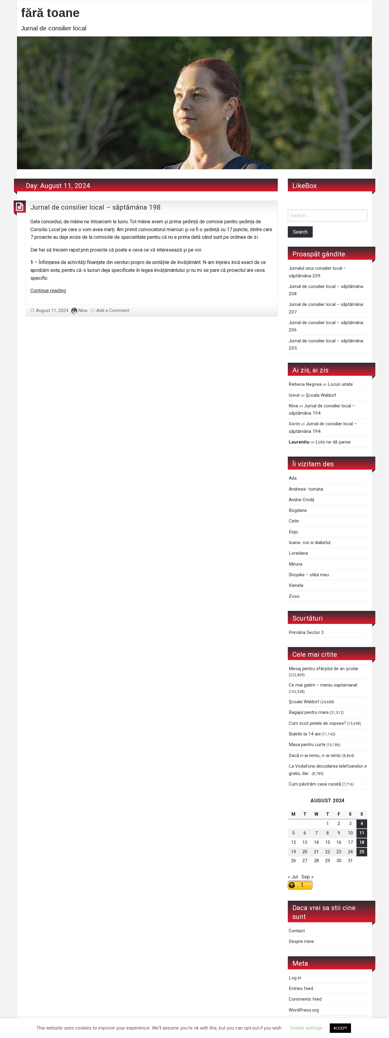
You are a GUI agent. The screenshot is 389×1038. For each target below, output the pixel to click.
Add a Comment (112, 310)
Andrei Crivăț (301, 499)
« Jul (293, 877)
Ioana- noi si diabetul (309, 542)
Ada (293, 478)
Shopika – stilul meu (309, 574)
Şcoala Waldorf (321, 395)
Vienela (296, 585)
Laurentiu (299, 442)
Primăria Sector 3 (306, 632)
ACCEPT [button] (340, 1028)
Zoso (294, 596)
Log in (295, 978)
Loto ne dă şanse (333, 442)
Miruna (295, 564)
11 (361, 833)
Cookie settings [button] (306, 1028)
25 (361, 852)
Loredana (298, 553)
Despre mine (301, 941)
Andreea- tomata (306, 489)
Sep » (307, 877)
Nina (82, 310)
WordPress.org (304, 1010)
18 (361, 842)
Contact (297, 931)
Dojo (293, 532)
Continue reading (48, 290)
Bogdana (298, 510)
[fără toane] (194, 102)
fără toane (50, 12)
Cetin (294, 521)
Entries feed (301, 988)
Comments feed (305, 999)
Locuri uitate (340, 384)
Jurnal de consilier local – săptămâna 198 (95, 207)
